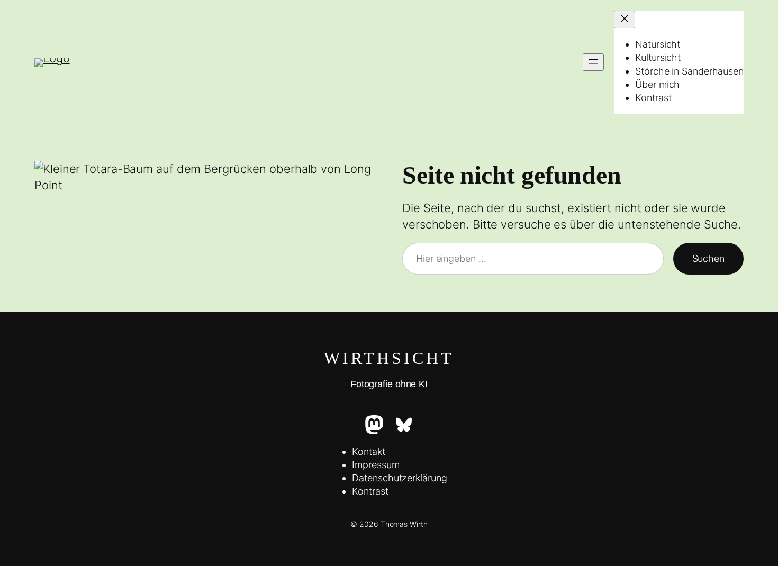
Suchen (708, 258)
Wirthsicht (389, 358)
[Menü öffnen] (593, 62)
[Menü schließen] (624, 19)
